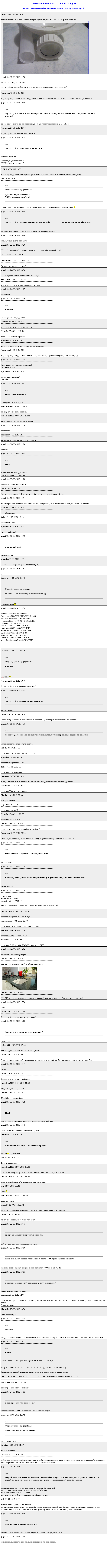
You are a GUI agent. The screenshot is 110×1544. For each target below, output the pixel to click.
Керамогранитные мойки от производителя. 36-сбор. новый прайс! (54, 8)
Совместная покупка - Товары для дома (54, 3)
